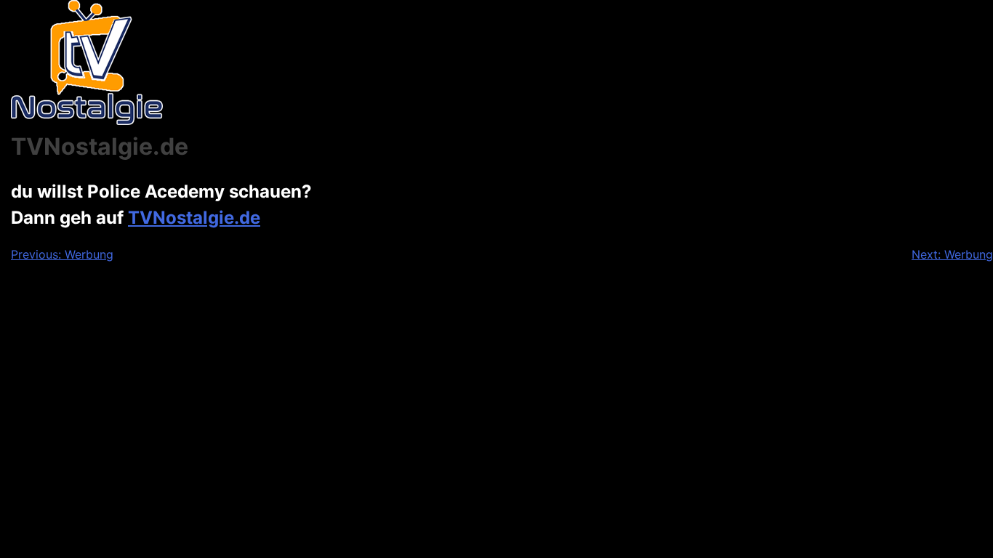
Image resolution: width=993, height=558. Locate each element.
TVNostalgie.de (194, 217)
